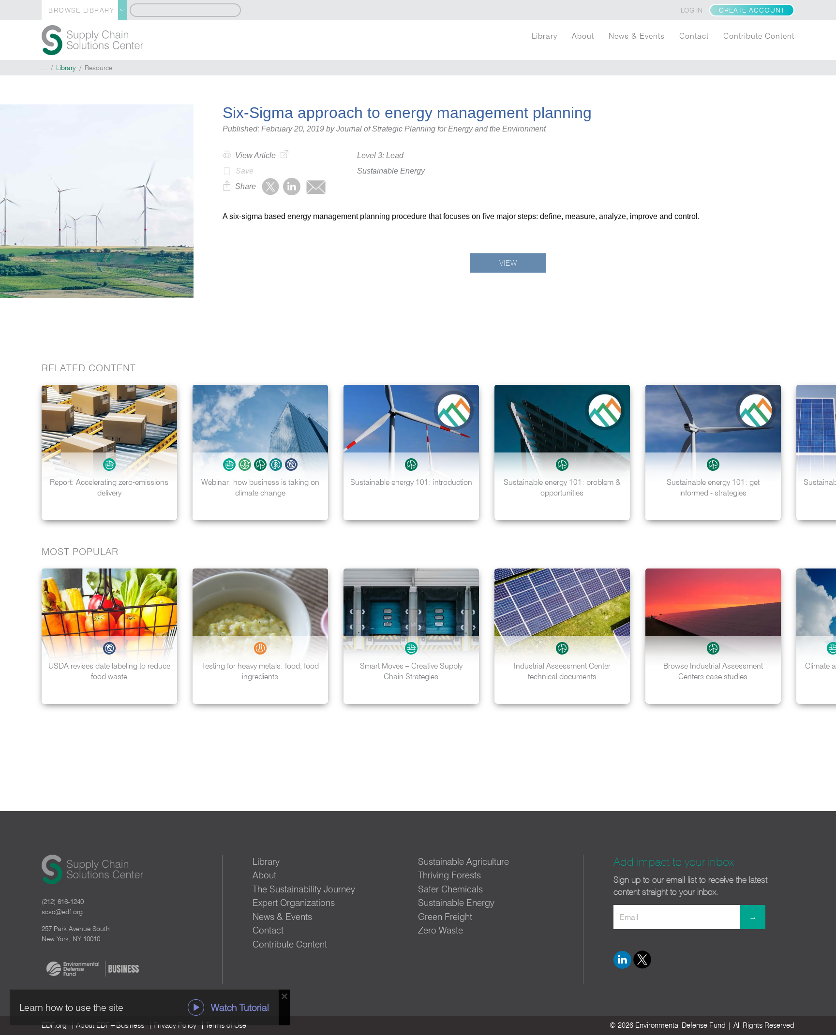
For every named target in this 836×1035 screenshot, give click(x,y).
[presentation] (818, 452)
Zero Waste (440, 930)
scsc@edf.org (62, 912)
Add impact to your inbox (673, 862)
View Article (255, 155)
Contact (694, 36)
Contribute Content (758, 36)
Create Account (752, 10)
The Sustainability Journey (304, 889)
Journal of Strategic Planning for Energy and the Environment (441, 129)
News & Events (637, 36)
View (508, 263)
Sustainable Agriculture (463, 861)
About (583, 36)
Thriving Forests (449, 875)
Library (544, 36)
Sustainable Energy (456, 902)
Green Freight (445, 916)
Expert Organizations (294, 902)
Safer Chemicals (450, 889)
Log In (691, 10)
